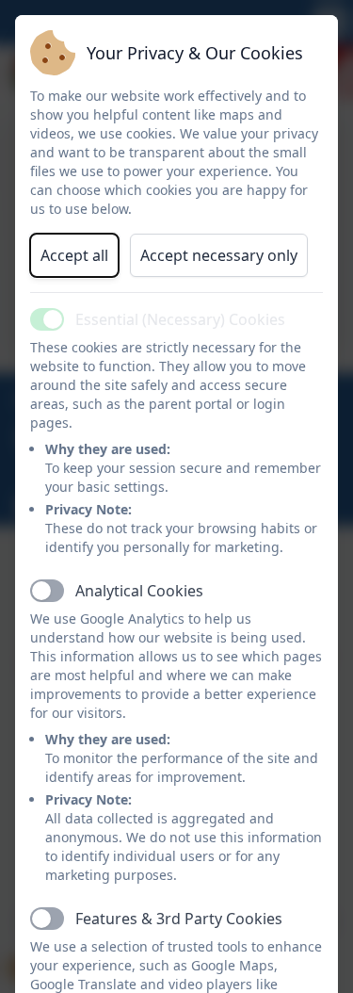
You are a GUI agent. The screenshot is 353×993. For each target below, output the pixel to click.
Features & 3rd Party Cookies (178, 918)
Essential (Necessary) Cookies (180, 319)
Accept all (74, 255)
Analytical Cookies (139, 590)
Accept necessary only (218, 255)
